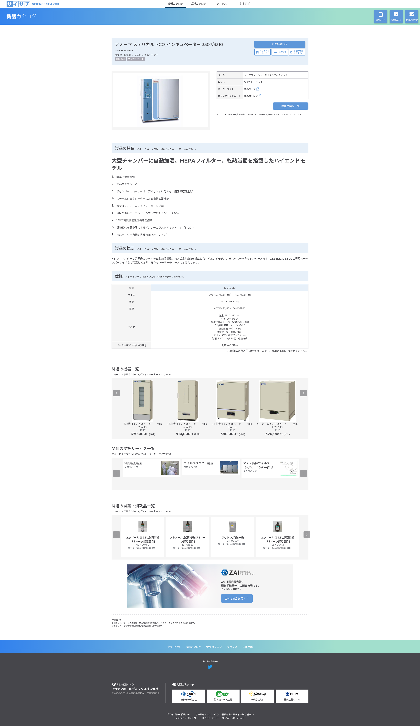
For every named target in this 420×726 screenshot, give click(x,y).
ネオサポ (244, 3)
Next (303, 393)
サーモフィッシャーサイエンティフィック (266, 75)
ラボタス (221, 3)
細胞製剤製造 (133, 463)
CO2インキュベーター (146, 54)
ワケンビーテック (253, 82)
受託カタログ (198, 3)
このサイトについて (205, 714)
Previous (116, 393)
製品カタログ (251, 95)
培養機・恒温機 (123, 54)
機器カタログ (175, 3)
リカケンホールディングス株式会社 (135, 686)
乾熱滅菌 (120, 59)
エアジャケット (136, 59)
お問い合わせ (280, 44)
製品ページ (250, 89)
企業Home (174, 647)
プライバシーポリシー (178, 714)
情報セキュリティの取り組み (236, 714)
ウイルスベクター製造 (198, 463)
